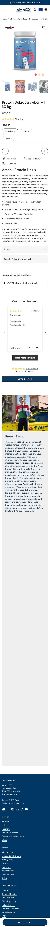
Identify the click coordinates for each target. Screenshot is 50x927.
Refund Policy (8, 905)
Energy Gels (7, 859)
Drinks (5, 863)
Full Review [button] (15, 348)
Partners (6, 829)
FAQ (4, 916)
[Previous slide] (4, 333)
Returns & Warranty (11, 908)
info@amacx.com (17, 803)
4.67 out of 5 (32, 368)
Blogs (4, 840)
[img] (16, 311)
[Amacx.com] (24, 10)
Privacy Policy (8, 897)
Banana (8, 138)
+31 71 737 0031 (12, 800)
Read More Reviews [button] (25, 357)
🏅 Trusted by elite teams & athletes (25, 2)
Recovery (6, 867)
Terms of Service (9, 894)
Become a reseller (10, 832)
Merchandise (8, 874)
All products (15, 19)
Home (4, 19)
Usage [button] (7, 249)
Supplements (8, 870)
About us (6, 821)
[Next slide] (46, 333)
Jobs (4, 825)
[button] (45, 10)
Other (4, 878)
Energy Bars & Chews (11, 856)
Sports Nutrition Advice (13, 836)
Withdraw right (9, 912)
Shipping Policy (9, 901)
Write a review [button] (25, 378)
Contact (6, 890)
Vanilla (26, 131)
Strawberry (10, 131)
